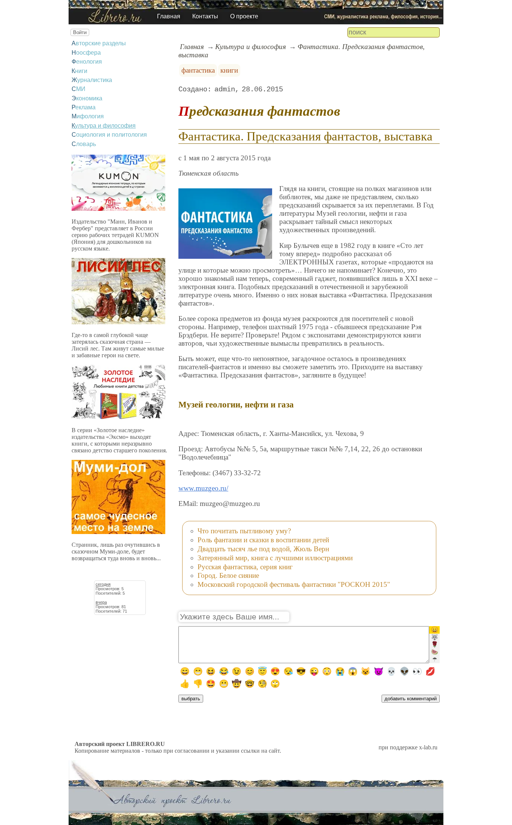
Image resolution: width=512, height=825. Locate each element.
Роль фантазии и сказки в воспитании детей (263, 540)
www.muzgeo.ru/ (203, 488)
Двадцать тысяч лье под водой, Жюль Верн (263, 549)
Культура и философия (104, 125)
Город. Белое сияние (228, 575)
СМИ (78, 89)
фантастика (198, 70)
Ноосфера (86, 52)
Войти (80, 32)
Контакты (205, 16)
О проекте (244, 16)
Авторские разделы (99, 43)
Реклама (84, 107)
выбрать (190, 698)
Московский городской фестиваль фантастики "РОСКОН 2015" (294, 584)
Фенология (87, 61)
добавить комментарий (411, 698)
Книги (79, 71)
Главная (168, 16)
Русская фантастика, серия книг (245, 567)
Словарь (84, 144)
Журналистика (92, 80)
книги (229, 70)
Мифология (88, 116)
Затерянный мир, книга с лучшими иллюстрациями (275, 558)
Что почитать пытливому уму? (244, 531)
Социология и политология (109, 134)
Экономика (87, 98)
